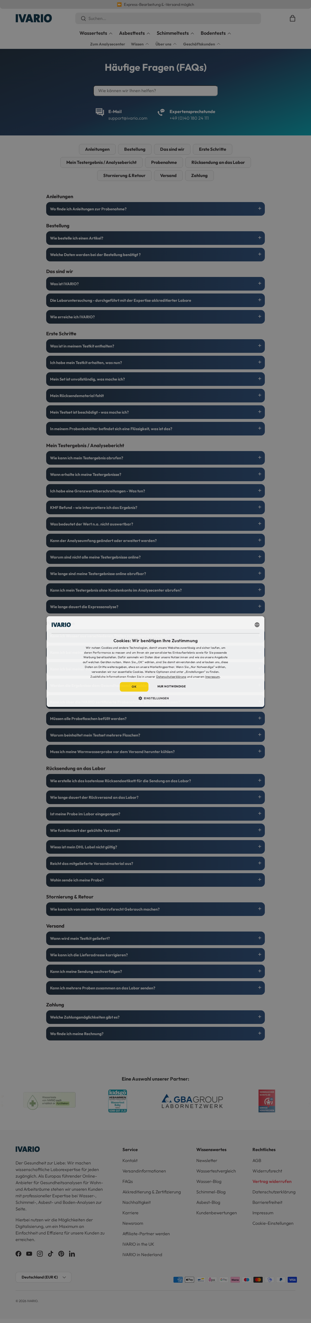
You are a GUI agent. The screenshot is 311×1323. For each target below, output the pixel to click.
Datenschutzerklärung (171, 676)
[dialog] (155, 661)
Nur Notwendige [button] (171, 686)
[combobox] (257, 624)
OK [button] (134, 687)
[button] (155, 698)
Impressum (212, 676)
